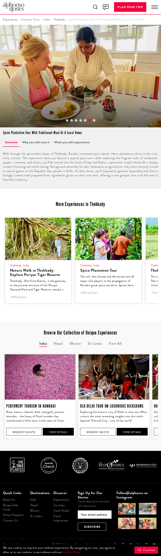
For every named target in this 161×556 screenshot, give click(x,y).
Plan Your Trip (130, 7)
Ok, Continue (146, 550)
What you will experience (72, 142)
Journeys (59, 505)
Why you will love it (35, 142)
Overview (11, 142)
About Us (9, 500)
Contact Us (10, 520)
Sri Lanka (36, 516)
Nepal (34, 505)
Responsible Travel (10, 507)
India (47, 20)
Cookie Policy (72, 552)
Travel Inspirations (60, 518)
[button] (67, 120)
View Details (58, 432)
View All (115, 343)
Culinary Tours (30, 20)
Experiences (10, 20)
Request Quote (24, 432)
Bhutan (34, 511)
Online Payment (13, 515)
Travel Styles (61, 511)
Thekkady (59, 20)
